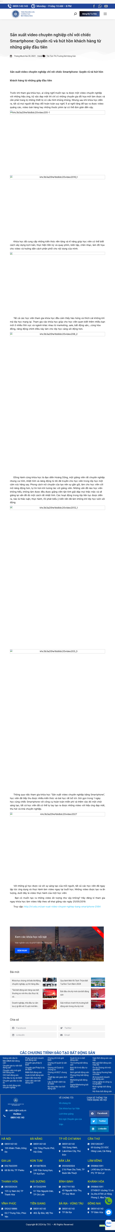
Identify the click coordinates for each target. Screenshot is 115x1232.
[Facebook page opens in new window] (94, 6)
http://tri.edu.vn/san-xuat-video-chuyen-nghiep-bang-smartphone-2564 (62, 906)
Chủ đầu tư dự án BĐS (12, 1078)
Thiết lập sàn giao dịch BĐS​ (57, 1078)
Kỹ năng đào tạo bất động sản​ (56, 1087)
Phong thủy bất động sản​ (79, 1076)
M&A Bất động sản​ (33, 1072)
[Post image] (50, 982)
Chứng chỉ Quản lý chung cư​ (56, 1068)
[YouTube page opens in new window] (106, 6)
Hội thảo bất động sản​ (102, 1091)
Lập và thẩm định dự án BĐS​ (57, 1083)
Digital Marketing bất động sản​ (79, 1086)
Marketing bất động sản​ (78, 1081)
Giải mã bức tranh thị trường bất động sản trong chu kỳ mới (74, 1004)
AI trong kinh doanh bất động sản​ (101, 1078)
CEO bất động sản (11, 1075)
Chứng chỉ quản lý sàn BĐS (57, 1064)
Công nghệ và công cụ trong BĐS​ (102, 1083)
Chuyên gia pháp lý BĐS (33, 1064)
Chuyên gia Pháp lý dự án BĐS (35, 1068)
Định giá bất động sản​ (79, 1072)
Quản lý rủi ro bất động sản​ (77, 1059)
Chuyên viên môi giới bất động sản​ (12, 1071)
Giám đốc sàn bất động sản (33, 1082)
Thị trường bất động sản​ (79, 1064)
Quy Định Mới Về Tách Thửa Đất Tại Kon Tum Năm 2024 (74, 982)
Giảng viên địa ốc (10, 1058)
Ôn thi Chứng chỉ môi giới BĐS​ (102, 1068)
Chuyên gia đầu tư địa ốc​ (12, 1082)
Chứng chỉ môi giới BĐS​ (56, 1059)
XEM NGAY (22, 950)
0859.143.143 (20, 6)
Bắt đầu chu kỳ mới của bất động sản (74, 993)
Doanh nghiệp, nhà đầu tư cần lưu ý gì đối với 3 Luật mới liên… (25, 1004)
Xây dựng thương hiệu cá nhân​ (102, 1073)
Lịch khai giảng (66, 1113)
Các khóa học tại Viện (69, 1108)
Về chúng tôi (65, 1103)
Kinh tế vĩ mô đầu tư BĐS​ (78, 1068)
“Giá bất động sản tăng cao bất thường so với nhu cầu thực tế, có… (25, 993)
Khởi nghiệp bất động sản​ (102, 1087)
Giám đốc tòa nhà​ (33, 1078)
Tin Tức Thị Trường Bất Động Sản (61, 56)
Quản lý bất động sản (34, 1075)
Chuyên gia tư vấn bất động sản (12, 1067)
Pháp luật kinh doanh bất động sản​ (34, 1059)
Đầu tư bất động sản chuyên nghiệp (12, 1086)
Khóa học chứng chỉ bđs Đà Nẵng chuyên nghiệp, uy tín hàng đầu (26, 982)
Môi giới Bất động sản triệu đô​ (102, 1064)
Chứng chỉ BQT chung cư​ (57, 1073)
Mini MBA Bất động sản (11, 1062)
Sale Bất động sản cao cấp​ (102, 1059)
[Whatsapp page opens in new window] (100, 6)
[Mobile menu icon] (105, 14)
